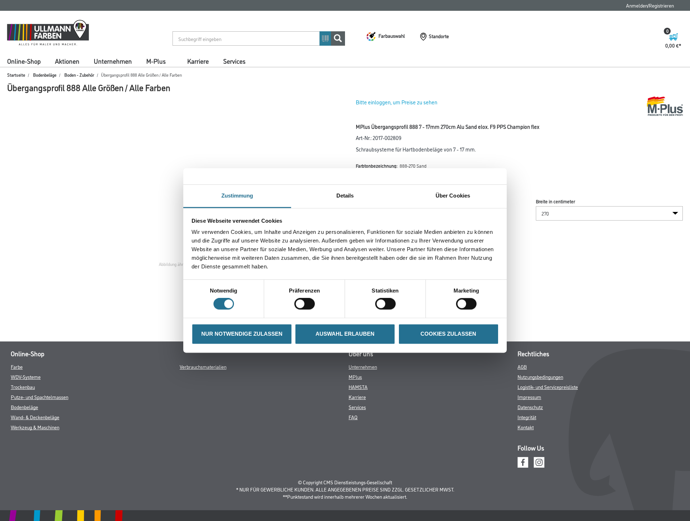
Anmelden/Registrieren (650, 5)
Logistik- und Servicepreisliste (548, 386)
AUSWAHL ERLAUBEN (345, 334)
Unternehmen (113, 60)
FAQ (353, 416)
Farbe (17, 366)
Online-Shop (24, 60)
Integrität (527, 416)
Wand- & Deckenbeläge (35, 416)
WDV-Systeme (26, 376)
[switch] (306, 304)
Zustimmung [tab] (237, 195)
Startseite (16, 75)
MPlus (355, 376)
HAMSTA (358, 386)
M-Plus (156, 60)
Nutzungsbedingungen (540, 376)
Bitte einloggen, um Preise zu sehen (396, 102)
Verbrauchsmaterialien (203, 366)
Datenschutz (530, 406)
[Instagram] (539, 461)
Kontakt (526, 426)
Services (234, 60)
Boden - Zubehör (79, 75)
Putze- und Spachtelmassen (39, 396)
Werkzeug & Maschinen (35, 426)
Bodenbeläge (44, 75)
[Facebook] (523, 461)
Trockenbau (23, 386)
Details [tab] (345, 195)
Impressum (529, 396)
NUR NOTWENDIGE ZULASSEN (241, 334)
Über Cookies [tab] (453, 195)
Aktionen (67, 60)
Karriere (198, 60)
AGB (522, 366)
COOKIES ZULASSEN (448, 334)
